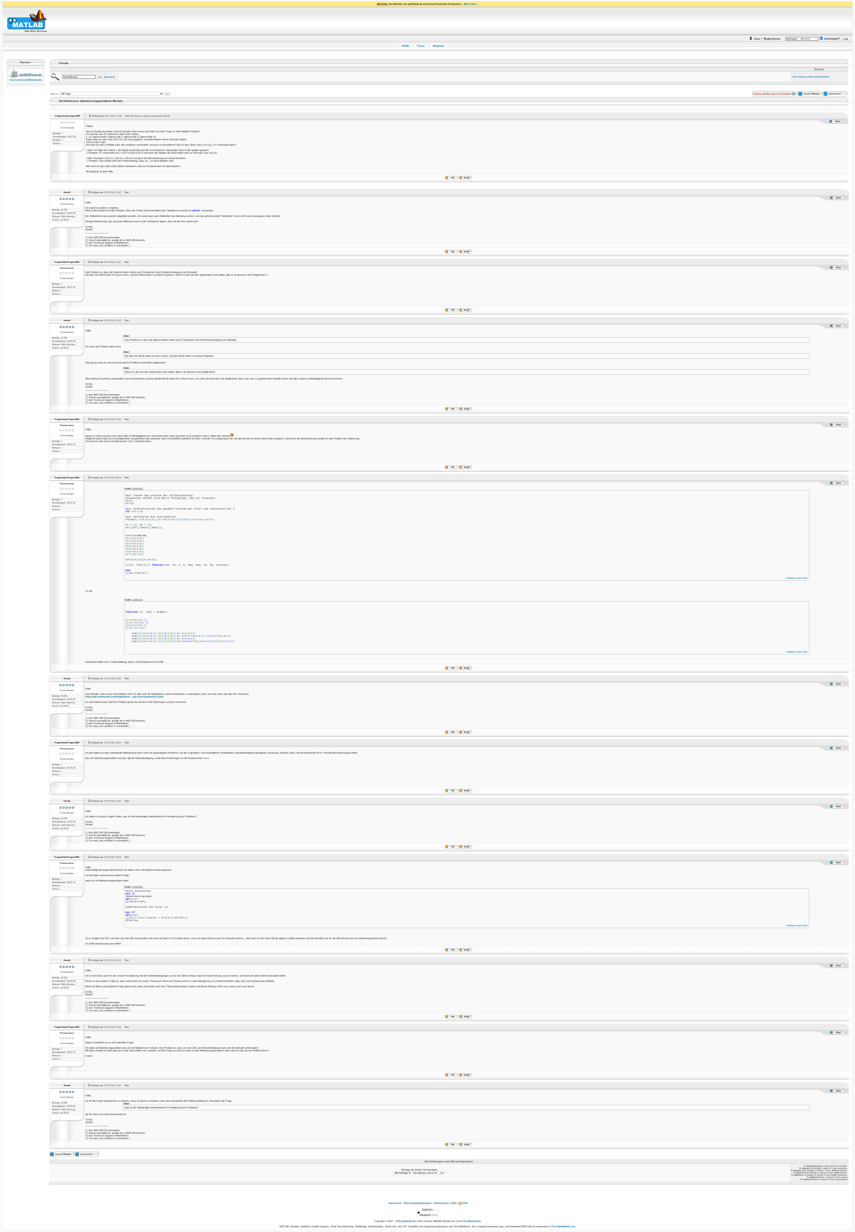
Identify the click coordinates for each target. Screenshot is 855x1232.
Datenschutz (441, 1203)
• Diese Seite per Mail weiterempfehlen (810, 77)
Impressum (394, 1203)
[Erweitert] (109, 77)
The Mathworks (472, 1221)
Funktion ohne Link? (797, 578)
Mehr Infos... (471, 4)
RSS (465, 1203)
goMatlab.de (408, 1221)
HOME (405, 46)
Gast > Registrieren (766, 38)
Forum (421, 46)
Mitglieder (438, 46)
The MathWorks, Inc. (564, 1226)
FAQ (453, 1203)
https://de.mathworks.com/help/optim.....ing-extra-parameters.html (124, 696)
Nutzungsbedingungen (418, 1203)
